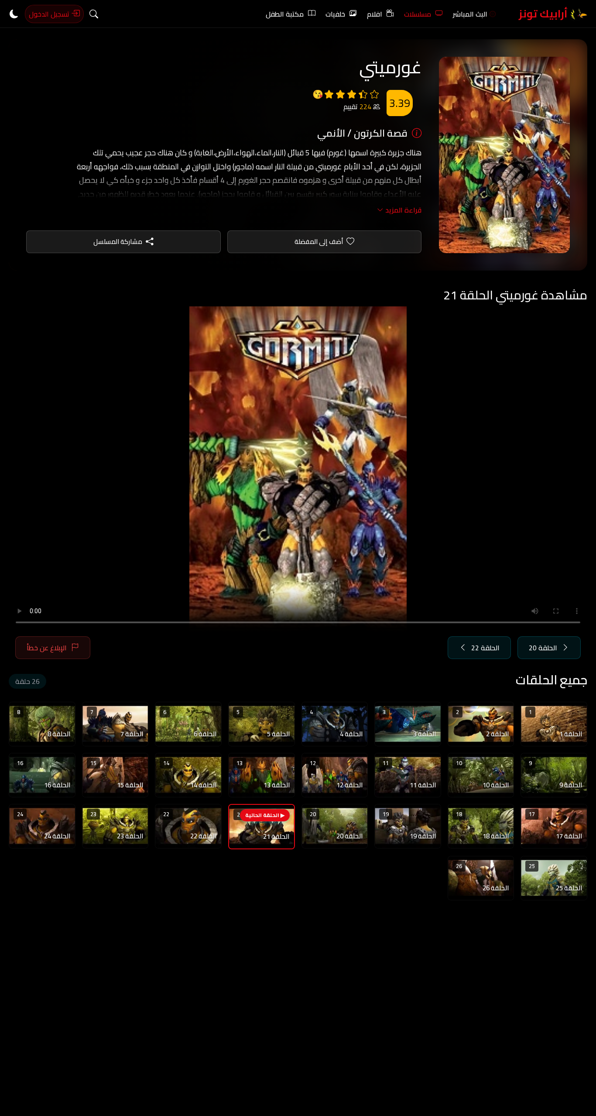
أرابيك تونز (544, 14)
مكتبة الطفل (285, 14)
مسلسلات (417, 14)
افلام (374, 14)
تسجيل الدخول (50, 14)
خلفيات (335, 14)
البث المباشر (470, 14)
